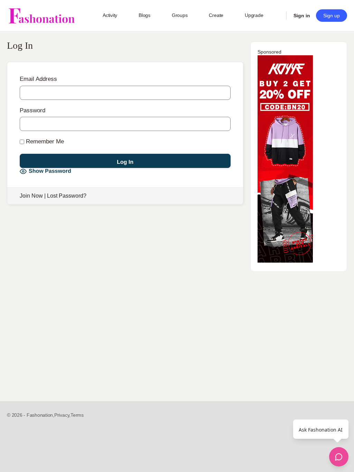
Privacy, (62, 415)
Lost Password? (66, 196)
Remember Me (44, 141)
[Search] (276, 15)
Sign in (302, 15)
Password (32, 110)
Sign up (331, 15)
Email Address (38, 79)
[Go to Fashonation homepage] (41, 15)
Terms (77, 415)
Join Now (31, 196)
